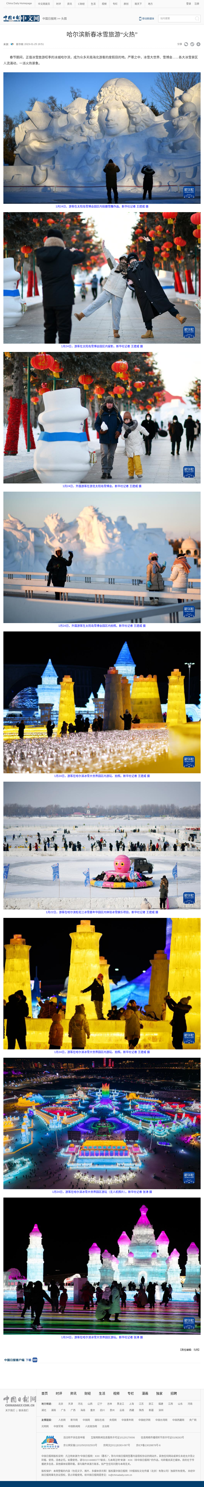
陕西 (141, 1410)
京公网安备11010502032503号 (80, 1445)
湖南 (53, 1410)
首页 (44, 1393)
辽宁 (99, 1404)
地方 (150, 4)
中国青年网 (127, 1420)
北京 (60, 1404)
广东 (63, 1410)
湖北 (43, 1410)
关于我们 (10, 1410)
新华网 (19, 44)
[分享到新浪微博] (192, 44)
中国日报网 (49, 18)
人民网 (62, 1420)
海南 (82, 1410)
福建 (160, 1404)
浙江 (151, 1404)
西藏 (131, 1410)
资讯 (69, 4)
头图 (64, 18)
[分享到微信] (186, 44)
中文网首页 (44, 4)
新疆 (151, 1410)
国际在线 (99, 1420)
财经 (87, 1393)
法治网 (105, 1426)
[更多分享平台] (198, 44)
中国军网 (58, 1426)
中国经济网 (144, 1420)
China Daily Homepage (19, 3)
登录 (188, 3)
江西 (170, 1404)
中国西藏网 (178, 1420)
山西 (90, 1404)
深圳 (161, 1410)
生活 (93, 4)
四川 (102, 1410)
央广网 (192, 1420)
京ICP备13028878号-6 (148, 1445)
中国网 (86, 1420)
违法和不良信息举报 (74, 1437)
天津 (70, 1404)
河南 (190, 1404)
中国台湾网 (161, 1420)
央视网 (113, 1420)
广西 (73, 1410)
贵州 (112, 1410)
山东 (180, 1404)
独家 (159, 1393)
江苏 (141, 1404)
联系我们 (23, 1410)
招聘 (174, 1393)
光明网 (45, 1426)
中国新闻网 (74, 1426)
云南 (122, 1410)
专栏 (115, 4)
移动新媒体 (148, 18)
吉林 (109, 1404)
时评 (58, 4)
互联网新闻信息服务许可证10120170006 (113, 1437)
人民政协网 (91, 1426)
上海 (131, 1404)
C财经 (81, 4)
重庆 (92, 1410)
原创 (126, 4)
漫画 (145, 1393)
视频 (104, 4)
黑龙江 (120, 1404)
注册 (196, 3)
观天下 (138, 4)
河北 (80, 1404)
